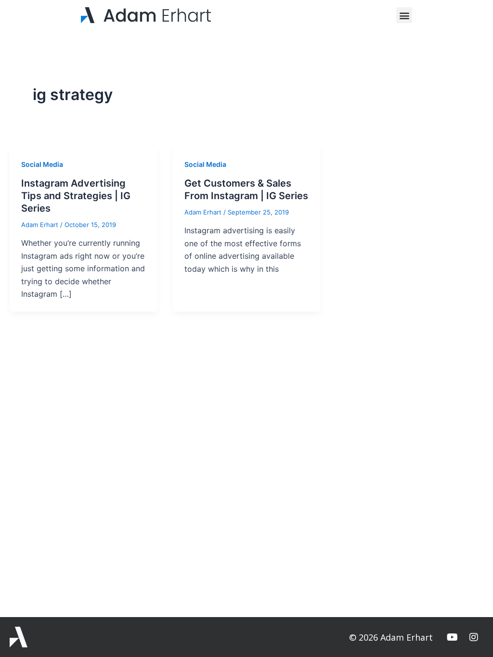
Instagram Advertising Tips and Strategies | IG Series (75, 195)
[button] (404, 15)
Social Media (42, 164)
